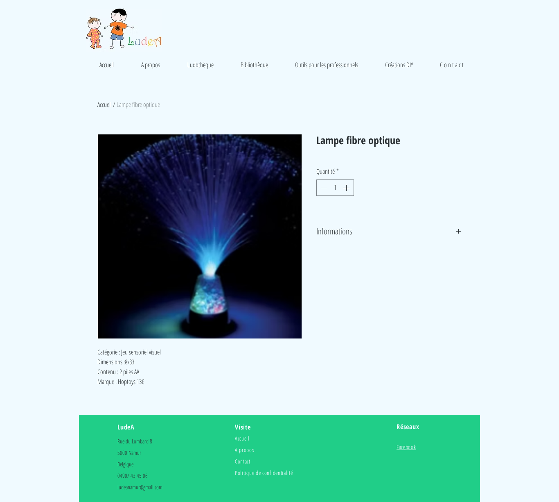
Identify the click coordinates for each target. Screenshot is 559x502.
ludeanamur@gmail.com (139, 487)
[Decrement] (323, 187)
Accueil (104, 104)
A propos (244, 450)
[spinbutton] (335, 187)
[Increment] (347, 187)
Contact (242, 461)
